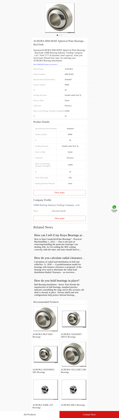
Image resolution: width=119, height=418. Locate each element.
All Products (30, 414)
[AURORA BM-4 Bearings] (73, 402)
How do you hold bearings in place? (56, 280)
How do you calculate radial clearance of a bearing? (66, 258)
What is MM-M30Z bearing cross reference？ (45, 64)
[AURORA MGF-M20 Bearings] (45, 331)
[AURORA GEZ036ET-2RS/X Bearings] (73, 331)
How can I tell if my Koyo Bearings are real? (62, 235)
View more (59, 192)
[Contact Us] (114, 209)
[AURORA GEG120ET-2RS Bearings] (73, 367)
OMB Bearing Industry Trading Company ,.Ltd (56, 205)
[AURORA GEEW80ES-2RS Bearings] (45, 367)
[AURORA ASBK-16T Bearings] (45, 402)
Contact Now (89, 414)
